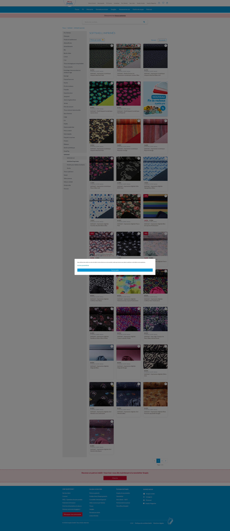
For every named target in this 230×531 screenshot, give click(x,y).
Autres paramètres (83, 265)
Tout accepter (115, 270)
